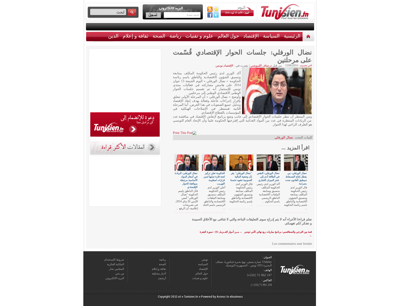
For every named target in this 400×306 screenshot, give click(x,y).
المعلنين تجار (116, 269)
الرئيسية (309, 36)
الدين (113, 36)
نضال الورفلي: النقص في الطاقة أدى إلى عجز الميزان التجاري (268, 176)
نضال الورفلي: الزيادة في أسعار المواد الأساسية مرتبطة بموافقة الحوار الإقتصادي (186, 180)
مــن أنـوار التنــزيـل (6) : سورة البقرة (221, 231)
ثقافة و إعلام (135, 36)
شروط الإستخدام (114, 259)
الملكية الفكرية (115, 264)
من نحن (119, 273)
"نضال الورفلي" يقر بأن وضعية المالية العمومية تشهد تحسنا (241, 176)
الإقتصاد (251, 36)
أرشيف (162, 278)
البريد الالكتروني (114, 278)
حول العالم (228, 36)
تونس (219, 65)
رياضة (175, 36)
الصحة (159, 36)
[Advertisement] (125, 81)
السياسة (271, 36)
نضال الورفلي (284, 137)
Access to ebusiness (230, 297)
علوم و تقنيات (199, 36)
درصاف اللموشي (261, 65)
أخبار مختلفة (159, 273)
